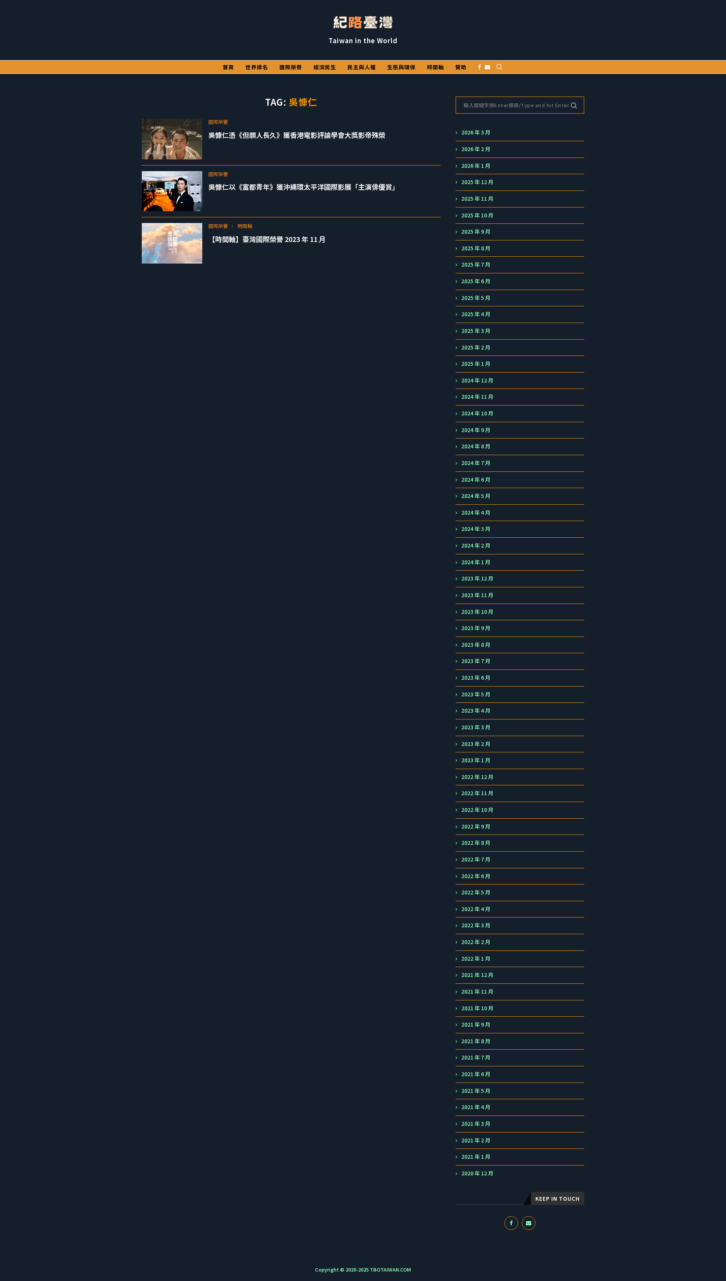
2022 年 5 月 (475, 892)
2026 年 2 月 (475, 149)
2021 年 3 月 (475, 1123)
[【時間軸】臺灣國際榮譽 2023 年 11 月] (172, 243)
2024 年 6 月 (475, 479)
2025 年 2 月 (475, 347)
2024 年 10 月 (477, 413)
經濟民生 (324, 67)
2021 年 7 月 (475, 1057)
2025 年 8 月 (475, 248)
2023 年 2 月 (475, 743)
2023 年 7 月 (475, 661)
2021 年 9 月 (475, 1024)
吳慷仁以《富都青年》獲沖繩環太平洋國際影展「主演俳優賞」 (303, 187)
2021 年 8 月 (475, 1041)
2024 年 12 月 (477, 380)
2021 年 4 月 (475, 1107)
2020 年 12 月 (477, 1173)
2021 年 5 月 (475, 1090)
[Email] (487, 67)
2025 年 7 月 (475, 264)
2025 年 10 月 (477, 215)
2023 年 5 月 (475, 694)
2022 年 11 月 (477, 793)
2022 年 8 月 (475, 842)
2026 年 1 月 (475, 165)
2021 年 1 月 (475, 1156)
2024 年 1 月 (475, 562)
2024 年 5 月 (475, 495)
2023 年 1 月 (475, 760)
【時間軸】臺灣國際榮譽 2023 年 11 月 (267, 239)
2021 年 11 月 (477, 991)
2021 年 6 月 (475, 1074)
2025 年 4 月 (475, 314)
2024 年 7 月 (475, 463)
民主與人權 (361, 67)
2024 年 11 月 (477, 396)
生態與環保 (401, 67)
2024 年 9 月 (475, 430)
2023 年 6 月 (475, 677)
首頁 (228, 67)
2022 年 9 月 (475, 826)
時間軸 (435, 67)
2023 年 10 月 (477, 611)
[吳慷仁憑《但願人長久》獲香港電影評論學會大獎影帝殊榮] (172, 139)
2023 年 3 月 (475, 727)
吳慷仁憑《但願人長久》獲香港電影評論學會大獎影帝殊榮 (296, 135)
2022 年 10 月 (477, 809)
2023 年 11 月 (477, 595)
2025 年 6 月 (475, 281)
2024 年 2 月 (475, 545)
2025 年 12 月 (477, 182)
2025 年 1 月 (475, 363)
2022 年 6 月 (475, 876)
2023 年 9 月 (475, 628)
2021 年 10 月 (477, 1008)
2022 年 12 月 (477, 776)
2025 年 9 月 (475, 231)
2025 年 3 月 (475, 330)
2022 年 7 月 (475, 859)
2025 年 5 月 (475, 297)
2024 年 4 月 (475, 512)
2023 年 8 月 (475, 644)
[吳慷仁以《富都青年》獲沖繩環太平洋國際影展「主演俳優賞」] (172, 191)
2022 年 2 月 (475, 942)
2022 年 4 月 (475, 909)
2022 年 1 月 (475, 958)
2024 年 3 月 (475, 528)
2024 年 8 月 (475, 446)
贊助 (461, 67)
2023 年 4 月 (475, 710)
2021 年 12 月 (477, 974)
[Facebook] (479, 67)
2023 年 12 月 (477, 578)
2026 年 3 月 (475, 132)
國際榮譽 (290, 67)
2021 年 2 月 (475, 1140)
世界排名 (256, 67)
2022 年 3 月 (475, 925)
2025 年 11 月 (477, 198)
